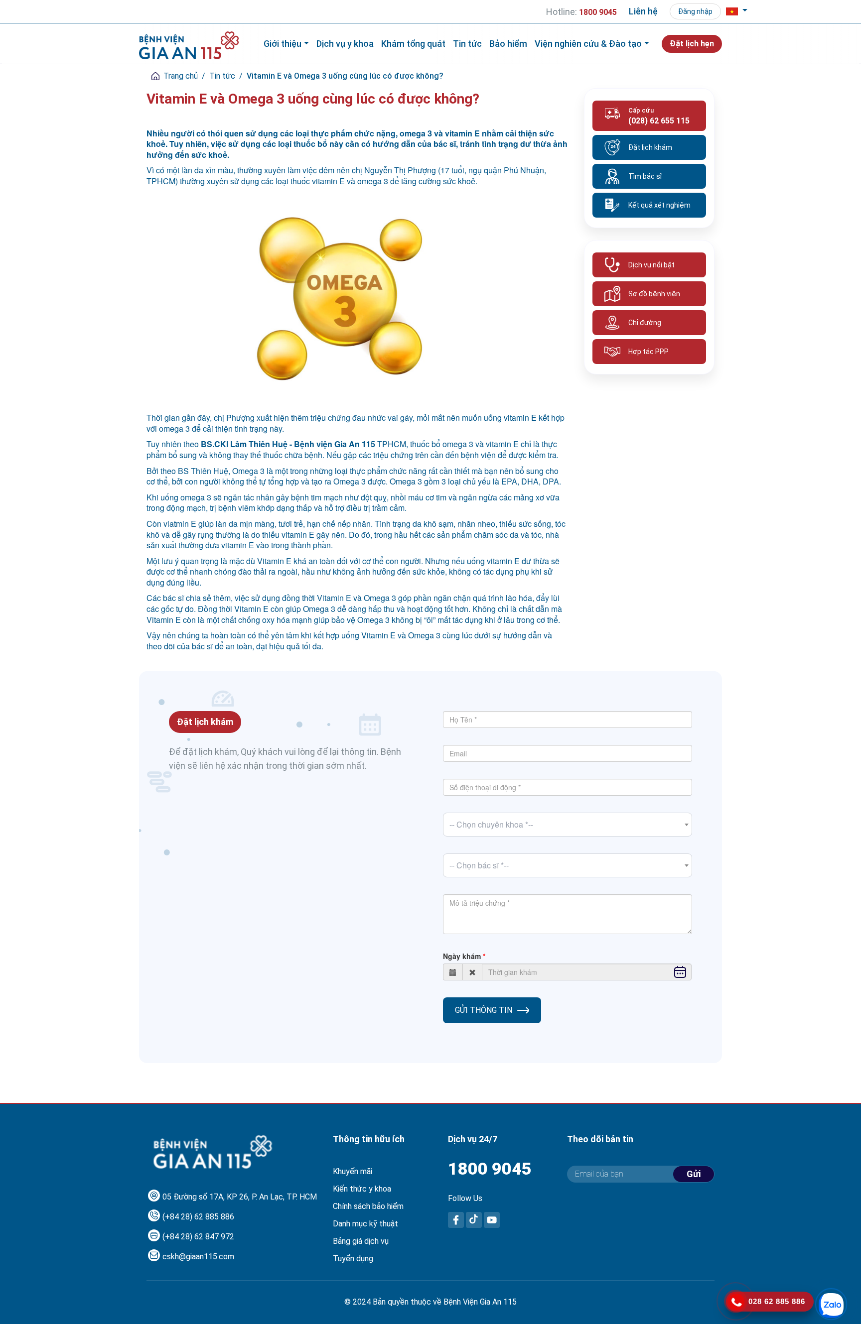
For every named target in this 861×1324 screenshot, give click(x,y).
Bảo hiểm (508, 43)
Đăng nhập (695, 11)
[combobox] (567, 825)
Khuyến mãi (352, 1171)
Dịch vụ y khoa (345, 43)
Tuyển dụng (353, 1258)
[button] (736, 11)
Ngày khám (462, 956)
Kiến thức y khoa (362, 1189)
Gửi (694, 1174)
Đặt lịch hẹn (692, 43)
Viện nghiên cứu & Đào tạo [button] (588, 43)
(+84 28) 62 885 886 (198, 1216)
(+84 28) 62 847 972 (198, 1236)
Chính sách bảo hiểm (368, 1206)
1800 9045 (490, 1169)
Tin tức (467, 43)
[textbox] (567, 824)
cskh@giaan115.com (198, 1256)
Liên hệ (643, 11)
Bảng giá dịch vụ (361, 1241)
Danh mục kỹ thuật (365, 1223)
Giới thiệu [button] (282, 43)
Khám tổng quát (413, 43)
